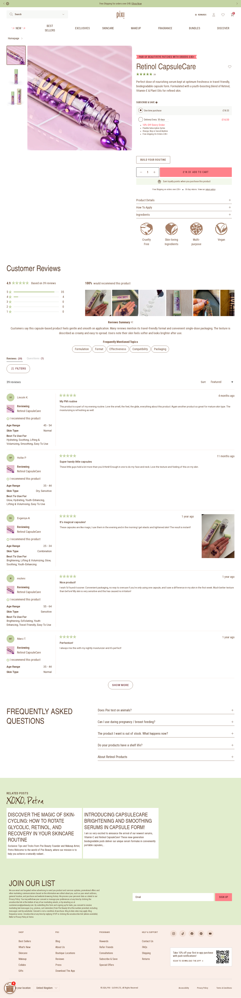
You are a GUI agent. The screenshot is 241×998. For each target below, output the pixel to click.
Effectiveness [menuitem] (118, 349)
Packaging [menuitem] (160, 349)
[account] (214, 15)
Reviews (59, 959)
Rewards (202, 15)
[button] (35, 292)
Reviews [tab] (15, 359)
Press (58, 964)
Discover (223, 28)
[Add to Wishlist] (230, 67)
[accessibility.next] (237, 3)
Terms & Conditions (224, 988)
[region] (159, 303)
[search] (11, 14)
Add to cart (196, 172)
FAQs (144, 947)
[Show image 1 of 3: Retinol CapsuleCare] (16, 55)
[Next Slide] (231, 303)
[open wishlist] (223, 15)
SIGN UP (223, 897)
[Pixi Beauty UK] (120, 15)
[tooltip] (132, 322)
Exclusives (82, 28)
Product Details (145, 200)
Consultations (106, 953)
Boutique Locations (65, 953)
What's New (24, 947)
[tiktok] (182, 933)
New (18, 28)
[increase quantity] (154, 172)
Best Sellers (50, 28)
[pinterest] (201, 933)
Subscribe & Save (108, 959)
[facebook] (192, 933)
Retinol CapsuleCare (29, 411)
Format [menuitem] (99, 349)
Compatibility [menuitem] (140, 349)
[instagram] (173, 933)
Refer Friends (106, 947)
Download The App (65, 970)
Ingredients (143, 214)
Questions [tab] (35, 359)
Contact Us (147, 941)
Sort (203, 382)
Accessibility (184, 988)
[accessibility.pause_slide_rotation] (8, 4)
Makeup (136, 28)
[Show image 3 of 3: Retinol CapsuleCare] (16, 96)
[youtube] (210, 933)
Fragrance (165, 28)
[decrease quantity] (141, 172)
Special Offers (106, 964)
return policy (210, 189)
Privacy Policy (202, 988)
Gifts (21, 970)
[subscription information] (156, 102)
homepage (13, 38)
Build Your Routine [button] (153, 159)
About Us (60, 947)
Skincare (108, 28)
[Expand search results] (63, 14)
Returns (146, 959)
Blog (57, 941)
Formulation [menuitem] (82, 349)
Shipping (146, 953)
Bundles (194, 28)
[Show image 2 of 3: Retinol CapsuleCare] (16, 75)
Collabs (22, 964)
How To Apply (144, 207)
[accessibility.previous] (4, 3)
